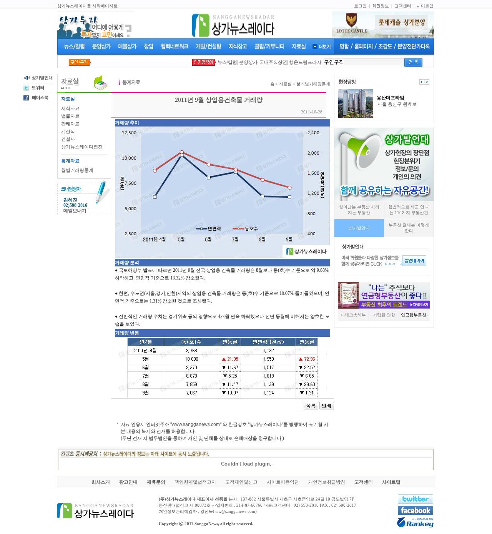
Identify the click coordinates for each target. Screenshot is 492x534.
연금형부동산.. (415, 315)
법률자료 (70, 116)
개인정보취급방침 (326, 482)
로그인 (360, 5)
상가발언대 (359, 228)
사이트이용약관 (283, 482)
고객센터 (402, 5)
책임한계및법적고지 (195, 482)
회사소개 (100, 482)
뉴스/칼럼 (227, 62)
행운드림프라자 (305, 62)
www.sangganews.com (196, 424)
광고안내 (128, 482)
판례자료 (70, 123)
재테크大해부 (353, 315)
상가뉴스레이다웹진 (82, 147)
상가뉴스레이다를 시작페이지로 (87, 5)
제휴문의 (156, 482)
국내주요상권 (273, 62)
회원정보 (380, 5)
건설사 (68, 139)
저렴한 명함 (384, 315)
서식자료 (70, 108)
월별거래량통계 (77, 170)
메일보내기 (74, 210)
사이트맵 (425, 5)
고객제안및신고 (241, 482)
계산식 (68, 131)
